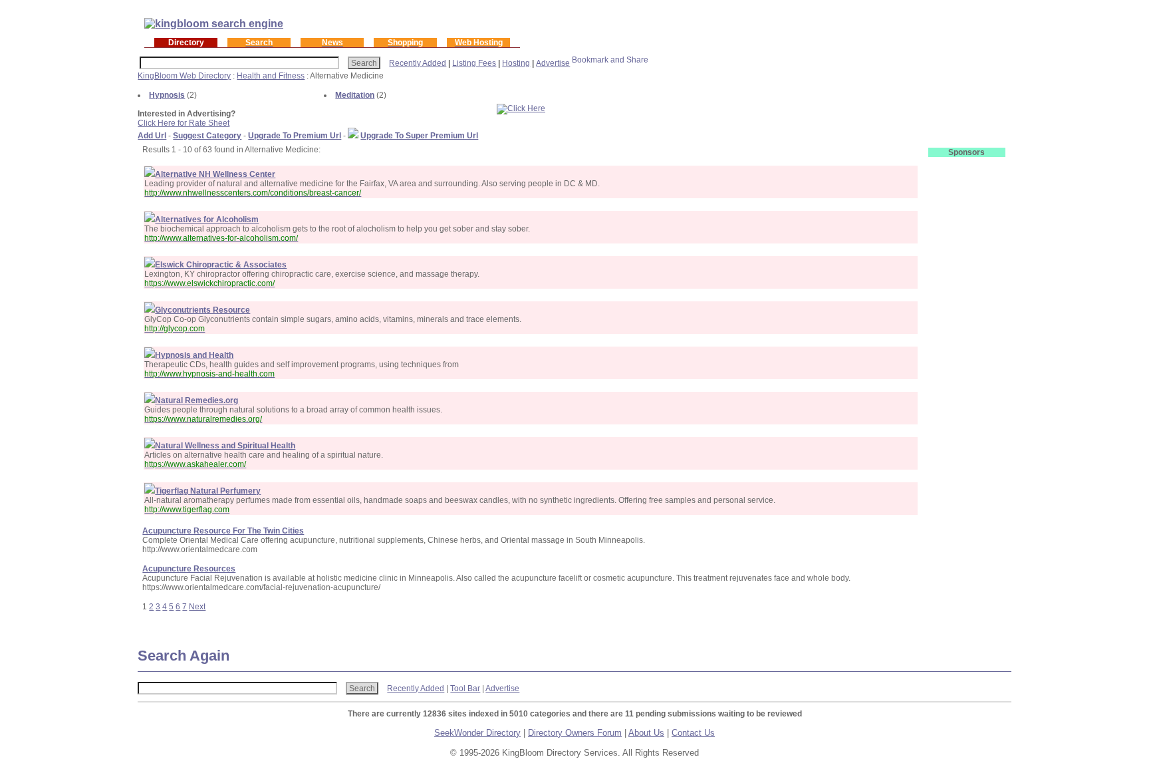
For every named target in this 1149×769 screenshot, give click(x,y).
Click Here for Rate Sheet (183, 123)
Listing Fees (474, 63)
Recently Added (417, 63)
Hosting (516, 63)
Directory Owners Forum (575, 733)
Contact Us (693, 733)
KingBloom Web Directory (184, 75)
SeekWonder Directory (477, 733)
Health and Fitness (271, 75)
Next (197, 606)
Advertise (553, 63)
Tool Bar (465, 688)
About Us (646, 733)
